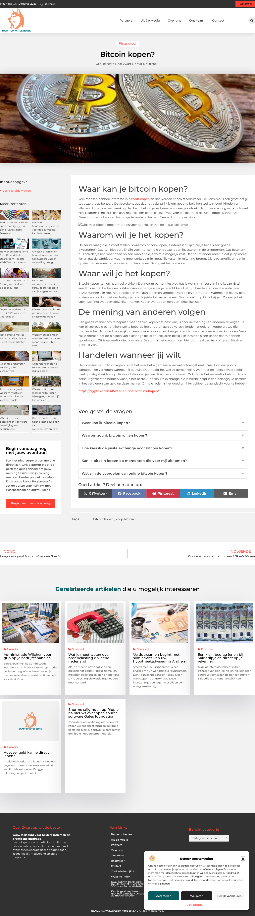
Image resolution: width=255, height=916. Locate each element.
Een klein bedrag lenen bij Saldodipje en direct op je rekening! (220, 658)
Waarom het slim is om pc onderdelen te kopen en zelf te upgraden (46, 313)
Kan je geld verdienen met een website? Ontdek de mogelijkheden (128, 893)
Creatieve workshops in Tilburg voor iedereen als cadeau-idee (14, 284)
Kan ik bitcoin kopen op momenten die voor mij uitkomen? (163, 461)
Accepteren (163, 895)
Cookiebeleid (194, 904)
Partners (126, 20)
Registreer (118, 860)
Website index (120, 876)
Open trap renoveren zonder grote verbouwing (12, 367)
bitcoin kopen (139, 199)
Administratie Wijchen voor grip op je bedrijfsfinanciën (27, 656)
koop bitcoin (125, 519)
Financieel (127, 43)
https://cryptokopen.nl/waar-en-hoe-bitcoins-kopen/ (118, 391)
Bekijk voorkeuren (229, 895)
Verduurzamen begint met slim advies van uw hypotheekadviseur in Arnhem (159, 658)
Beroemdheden (121, 834)
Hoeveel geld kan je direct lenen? (26, 754)
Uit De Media (150, 20)
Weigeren (196, 895)
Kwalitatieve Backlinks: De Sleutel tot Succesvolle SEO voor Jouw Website (128, 884)
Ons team (196, 20)
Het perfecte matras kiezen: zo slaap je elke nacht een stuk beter (13, 338)
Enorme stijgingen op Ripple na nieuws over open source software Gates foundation (93, 713)
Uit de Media (119, 839)
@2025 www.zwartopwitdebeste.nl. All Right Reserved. (127, 910)
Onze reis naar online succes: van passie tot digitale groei (45, 367)
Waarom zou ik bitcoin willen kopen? (163, 435)
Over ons (174, 20)
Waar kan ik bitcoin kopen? (163, 423)
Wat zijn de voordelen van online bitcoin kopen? (163, 473)
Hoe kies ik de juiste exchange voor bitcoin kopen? (163, 448)
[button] (243, 859)
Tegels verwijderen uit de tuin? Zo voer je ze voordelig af (13, 313)
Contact (218, 20)
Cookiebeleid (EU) (122, 871)
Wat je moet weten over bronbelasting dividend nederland (89, 658)
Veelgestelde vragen (17, 190)
